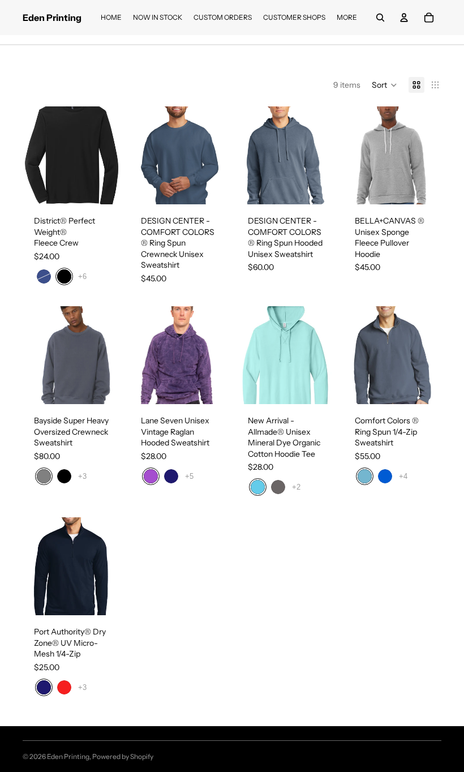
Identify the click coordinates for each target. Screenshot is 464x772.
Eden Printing (68, 756)
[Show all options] (82, 276)
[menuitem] (347, 17)
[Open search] (380, 17)
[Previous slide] (31, 155)
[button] (384, 84)
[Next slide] (112, 155)
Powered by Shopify (122, 756)
